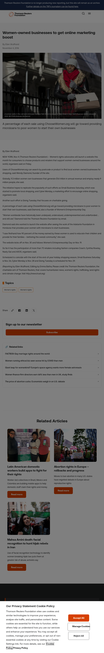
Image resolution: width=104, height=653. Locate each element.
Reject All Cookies (78, 636)
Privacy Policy (20, 648)
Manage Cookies (79, 627)
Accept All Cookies (78, 618)
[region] (52, 627)
